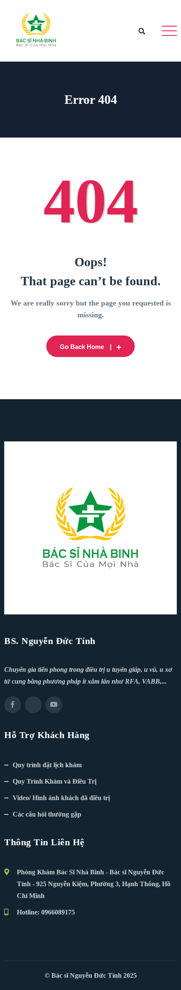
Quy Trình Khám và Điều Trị (54, 781)
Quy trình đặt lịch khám (47, 764)
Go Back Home (82, 346)
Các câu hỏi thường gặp (47, 814)
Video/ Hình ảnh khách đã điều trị (61, 797)
